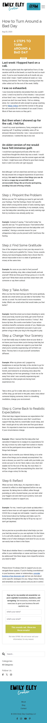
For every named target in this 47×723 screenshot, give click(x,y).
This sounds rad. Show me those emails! (23, 628)
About (23, 702)
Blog (23, 705)
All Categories (7, 665)
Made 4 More (13, 106)
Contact (23, 708)
